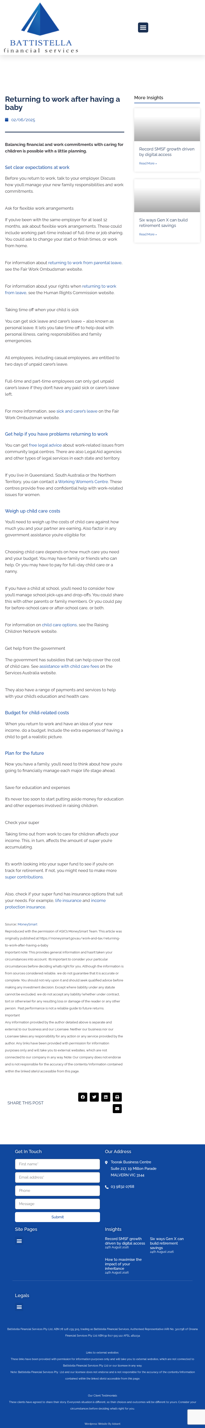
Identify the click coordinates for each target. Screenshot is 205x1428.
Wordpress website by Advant (102, 1424)
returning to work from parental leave (85, 262)
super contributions (24, 876)
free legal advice (45, 445)
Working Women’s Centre (83, 481)
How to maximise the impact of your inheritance (123, 1264)
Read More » (148, 163)
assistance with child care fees (69, 666)
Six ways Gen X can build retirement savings (167, 1243)
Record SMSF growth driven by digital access (125, 1241)
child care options (59, 624)
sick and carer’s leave (77, 411)
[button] (143, 27)
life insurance (68, 900)
